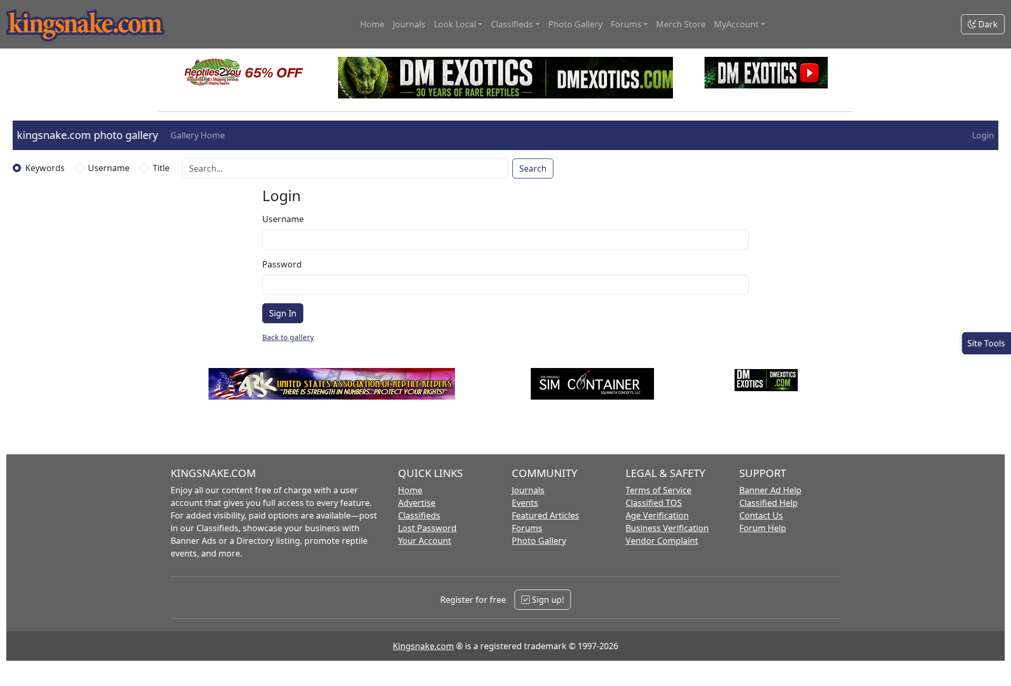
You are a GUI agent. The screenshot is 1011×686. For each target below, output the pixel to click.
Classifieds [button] (512, 24)
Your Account (424, 540)
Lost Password (427, 528)
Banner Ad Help (770, 490)
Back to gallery (288, 337)
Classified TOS (654, 503)
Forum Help (762, 528)
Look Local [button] (455, 24)
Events (525, 503)
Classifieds (419, 515)
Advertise (416, 503)
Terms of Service (658, 490)
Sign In (282, 313)
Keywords (45, 168)
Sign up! (547, 599)
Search (533, 168)
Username (109, 168)
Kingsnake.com (423, 646)
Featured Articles (545, 515)
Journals (409, 24)
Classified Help (768, 503)
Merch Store (681, 24)
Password (282, 264)
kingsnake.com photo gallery (87, 135)
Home (372, 24)
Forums (527, 528)
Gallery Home (198, 135)
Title (161, 168)
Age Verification (657, 515)
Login (983, 135)
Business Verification (667, 528)
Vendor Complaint (662, 540)
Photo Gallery (575, 24)
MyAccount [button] (736, 24)
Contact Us (761, 515)
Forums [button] (626, 24)
